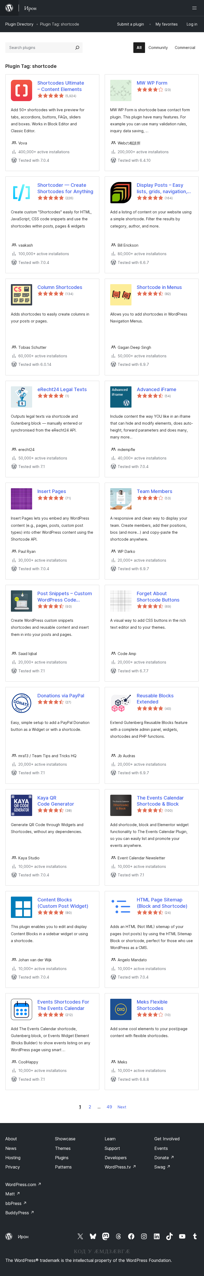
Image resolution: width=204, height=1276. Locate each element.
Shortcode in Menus (159, 287)
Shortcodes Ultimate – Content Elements (60, 86)
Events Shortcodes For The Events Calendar (63, 1005)
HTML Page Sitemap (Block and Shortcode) (162, 903)
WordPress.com (23, 1184)
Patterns (63, 1167)
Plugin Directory (19, 24)
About (11, 1138)
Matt (12, 1193)
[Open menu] (195, 8)
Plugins (62, 1157)
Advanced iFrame (156, 389)
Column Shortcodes (59, 287)
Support (112, 1148)
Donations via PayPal (60, 695)
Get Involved (167, 1138)
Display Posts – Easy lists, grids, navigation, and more (162, 188)
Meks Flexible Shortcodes (152, 1005)
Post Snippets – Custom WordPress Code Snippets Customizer (64, 597)
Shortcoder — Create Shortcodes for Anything (65, 188)
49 (109, 1106)
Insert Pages (51, 491)
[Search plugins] (77, 47)
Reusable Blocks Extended (155, 699)
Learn (110, 1138)
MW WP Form (152, 83)
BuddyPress (19, 1212)
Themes (63, 1148)
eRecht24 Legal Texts (62, 389)
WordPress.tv (120, 1167)
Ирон (23, 1236)
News (10, 1148)
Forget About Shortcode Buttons (158, 596)
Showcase (65, 1138)
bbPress (16, 1203)
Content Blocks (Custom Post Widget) (62, 903)
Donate (164, 1157)
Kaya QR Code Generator (55, 801)
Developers (116, 1157)
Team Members (154, 491)
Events (161, 1148)
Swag (162, 1167)
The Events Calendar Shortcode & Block (160, 801)
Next (122, 1107)
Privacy (12, 1167)
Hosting (12, 1157)
